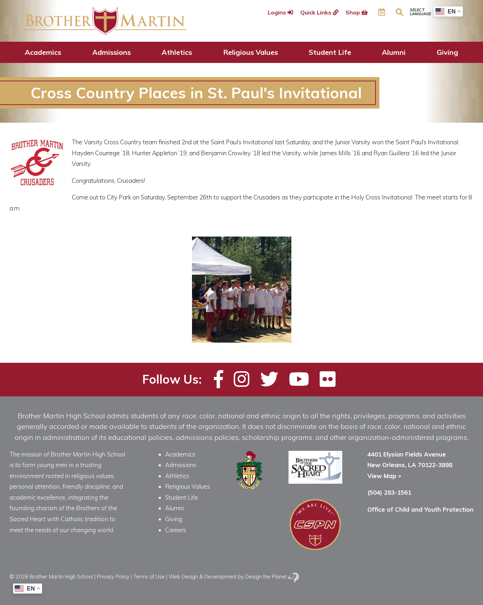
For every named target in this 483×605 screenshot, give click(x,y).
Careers (175, 530)
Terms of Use (149, 576)
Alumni (394, 52)
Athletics (177, 52)
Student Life (330, 52)
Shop (353, 12)
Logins (277, 12)
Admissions (111, 52)
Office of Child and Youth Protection (420, 509)
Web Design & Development (203, 576)
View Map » (384, 475)
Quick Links (316, 12)
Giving (447, 52)
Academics (43, 52)
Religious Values (250, 52)
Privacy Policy (113, 576)
